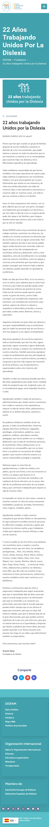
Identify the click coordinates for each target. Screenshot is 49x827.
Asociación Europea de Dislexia (20, 789)
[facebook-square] (3, 809)
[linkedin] (18, 809)
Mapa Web (10, 721)
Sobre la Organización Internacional (23, 749)
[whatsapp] (23, 809)
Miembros (10, 761)
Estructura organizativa (17, 757)
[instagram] (13, 809)
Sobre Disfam (11, 709)
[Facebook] (15, 677)
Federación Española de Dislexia (21, 793)
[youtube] (28, 809)
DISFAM (7, 60)
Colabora (9, 717)
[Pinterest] (27, 677)
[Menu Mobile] (44, 6)
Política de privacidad (16, 725)
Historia (9, 713)
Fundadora (20, 60)
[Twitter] (21, 677)
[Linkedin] (34, 677)
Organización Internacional (23, 744)
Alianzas (9, 753)
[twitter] (8, 809)
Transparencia (12, 765)
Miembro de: (13, 784)
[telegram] (33, 809)
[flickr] (38, 809)
